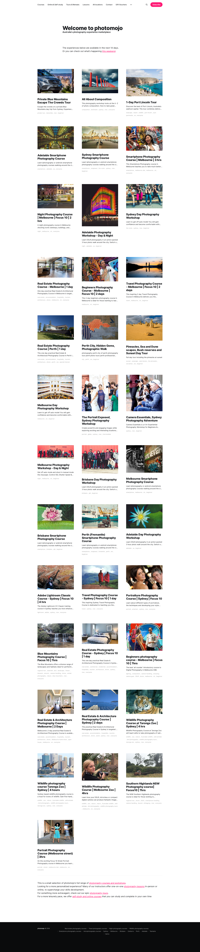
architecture (41, 300)
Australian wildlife (147, 737)
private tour (41, 113)
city (83, 359)
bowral (140, 803)
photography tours (99, 893)
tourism (67, 297)
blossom (40, 673)
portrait (84, 434)
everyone (112, 109)
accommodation (51, 297)
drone (49, 300)
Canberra (131, 931)
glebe (90, 434)
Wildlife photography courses (139, 928)
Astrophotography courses (92, 931)
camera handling (55, 673)
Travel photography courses (98, 928)
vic (155, 170)
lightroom (41, 612)
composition (86, 109)
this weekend (108, 51)
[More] (131, 4)
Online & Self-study (55, 5)
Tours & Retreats (72, 5)
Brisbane (122, 931)
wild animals (158, 737)
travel (128, 300)
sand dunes (143, 361)
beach (136, 112)
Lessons (86, 5)
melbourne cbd (140, 170)
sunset (128, 361)
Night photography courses (118, 928)
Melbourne (114, 931)
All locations (98, 5)
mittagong (147, 803)
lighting (128, 674)
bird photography (132, 739)
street (46, 867)
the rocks (102, 168)
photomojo (41, 928)
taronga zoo (130, 742)
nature (49, 676)
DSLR (137, 676)
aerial (98, 736)
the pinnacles (152, 361)
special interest (65, 362)
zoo (133, 737)
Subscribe (156, 5)
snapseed (94, 168)
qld (90, 493)
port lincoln (148, 112)
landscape (61, 670)
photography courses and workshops (107, 883)
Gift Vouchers (121, 5)
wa (57, 362)
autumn (46, 673)
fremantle (102, 551)
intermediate (107, 434)
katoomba (49, 113)
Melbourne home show (59, 739)
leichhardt (94, 109)
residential (102, 667)
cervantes (129, 364)
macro (99, 803)
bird (55, 670)
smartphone (41, 169)
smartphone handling (152, 800)
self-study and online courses (86, 896)
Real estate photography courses (75, 928)
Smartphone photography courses (70, 931)
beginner (61, 113)
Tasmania (153, 931)
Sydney (105, 931)
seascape (129, 112)
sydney (101, 109)
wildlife (141, 112)
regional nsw (42, 670)
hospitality (60, 297)
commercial (93, 667)
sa (135, 115)
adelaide (49, 169)
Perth (137, 931)
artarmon (135, 609)
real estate (41, 297)
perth (53, 362)
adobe (47, 612)
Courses (41, 5)
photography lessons (134, 886)
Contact (109, 5)
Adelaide (144, 931)
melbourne (149, 170)
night (39, 231)
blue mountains (58, 676)
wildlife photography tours (148, 739)
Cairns (107, 934)
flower (68, 670)
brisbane (85, 493)
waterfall (50, 670)
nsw (55, 113)
